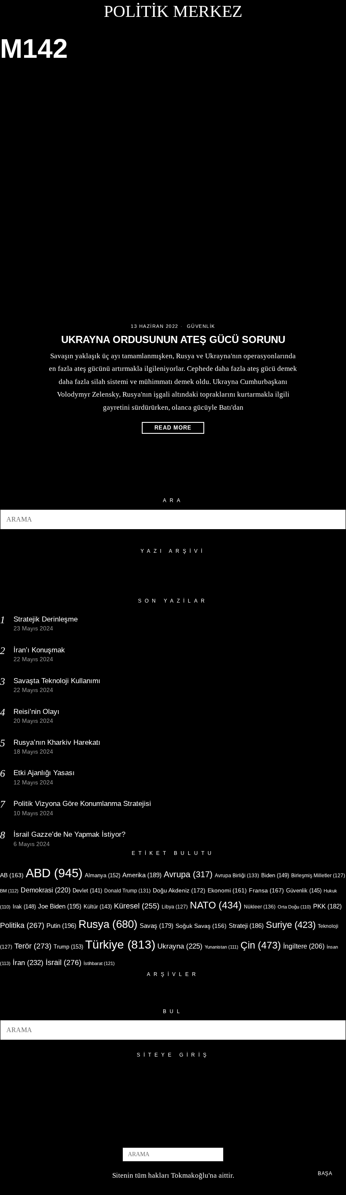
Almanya (102, 875)
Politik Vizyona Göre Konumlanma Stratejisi (82, 804)
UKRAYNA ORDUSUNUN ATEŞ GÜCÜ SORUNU (173, 339)
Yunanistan (221, 946)
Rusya (108, 924)
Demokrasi (45, 890)
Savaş (156, 925)
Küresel (136, 906)
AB (12, 875)
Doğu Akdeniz (179, 890)
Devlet (87, 891)
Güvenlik (201, 326)
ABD (54, 873)
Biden (275, 875)
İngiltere (303, 946)
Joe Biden (59, 906)
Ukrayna (180, 946)
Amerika (142, 875)
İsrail (63, 962)
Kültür (98, 906)
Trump (68, 947)
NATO (216, 905)
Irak (24, 906)
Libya (175, 907)
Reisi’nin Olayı (36, 712)
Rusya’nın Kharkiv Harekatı (57, 742)
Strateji (246, 925)
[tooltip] (159, 1133)
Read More (173, 427)
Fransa (266, 890)
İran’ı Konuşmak (39, 650)
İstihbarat (99, 963)
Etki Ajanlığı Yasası (44, 773)
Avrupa (188, 874)
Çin (261, 945)
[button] (336, 519)
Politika (22, 925)
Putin (61, 925)
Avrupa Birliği (237, 876)
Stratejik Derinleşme (46, 619)
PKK (327, 906)
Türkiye (120, 944)
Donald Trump (127, 891)
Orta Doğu (294, 906)
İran (28, 963)
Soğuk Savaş (201, 926)
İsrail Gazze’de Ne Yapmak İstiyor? (70, 834)
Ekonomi (227, 890)
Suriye (291, 924)
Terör (32, 945)
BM (9, 890)
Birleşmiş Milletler (318, 876)
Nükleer (260, 907)
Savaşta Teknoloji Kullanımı (57, 681)
